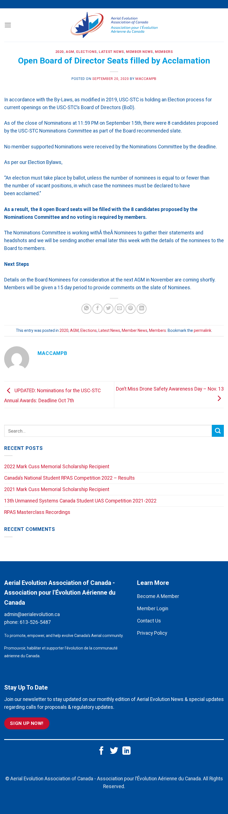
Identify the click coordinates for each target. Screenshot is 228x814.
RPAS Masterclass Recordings (37, 512)
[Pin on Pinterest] (130, 309)
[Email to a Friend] (120, 309)
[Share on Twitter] (108, 309)
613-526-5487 (35, 622)
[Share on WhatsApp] (86, 309)
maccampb (146, 79)
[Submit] (218, 431)
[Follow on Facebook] (101, 751)
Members (164, 52)
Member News (139, 52)
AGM (70, 52)
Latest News (111, 52)
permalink (202, 330)
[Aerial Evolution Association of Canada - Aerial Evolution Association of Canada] (114, 25)
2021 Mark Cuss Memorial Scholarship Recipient (56, 489)
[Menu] (8, 25)
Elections (86, 52)
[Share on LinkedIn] (142, 309)
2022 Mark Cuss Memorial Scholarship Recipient (56, 466)
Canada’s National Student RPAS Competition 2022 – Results (69, 478)
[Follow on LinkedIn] (126, 751)
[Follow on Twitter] (114, 751)
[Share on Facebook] (97, 309)
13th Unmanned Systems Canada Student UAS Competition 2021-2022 (80, 501)
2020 (59, 52)
